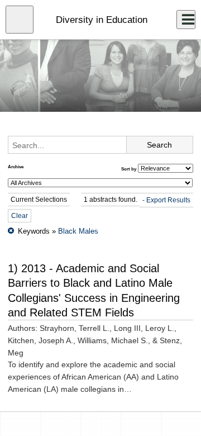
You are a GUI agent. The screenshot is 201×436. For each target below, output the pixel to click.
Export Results (168, 200)
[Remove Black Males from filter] (11, 231)
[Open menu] (20, 20)
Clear (19, 215)
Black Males (78, 231)
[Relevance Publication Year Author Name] (165, 168)
